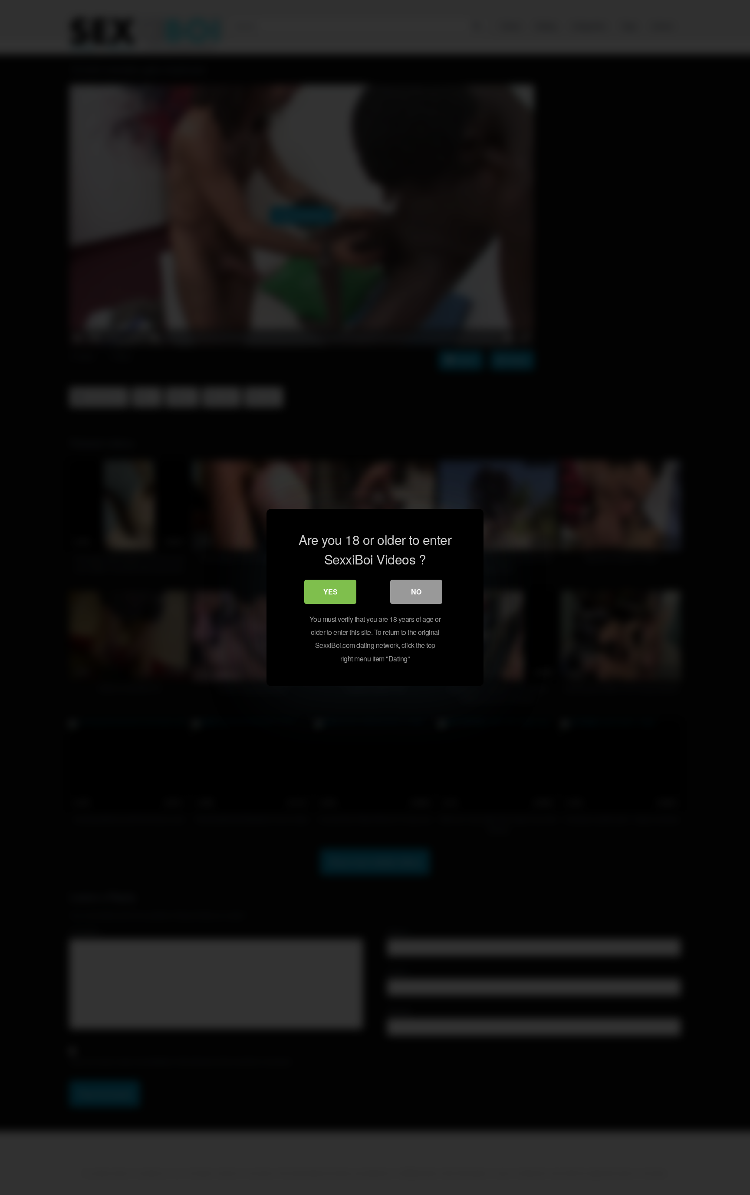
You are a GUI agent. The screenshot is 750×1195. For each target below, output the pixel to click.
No (416, 592)
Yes (330, 592)
